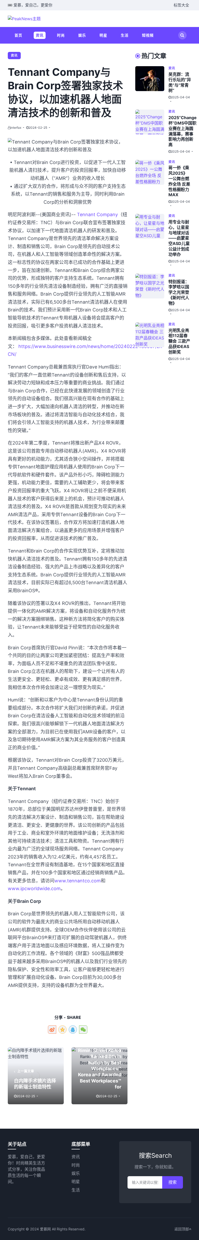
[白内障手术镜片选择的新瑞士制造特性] (36, 1075)
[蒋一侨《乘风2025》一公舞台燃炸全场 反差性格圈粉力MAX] (151, 184)
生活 (125, 35)
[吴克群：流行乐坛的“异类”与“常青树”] (151, 84)
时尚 (61, 35)
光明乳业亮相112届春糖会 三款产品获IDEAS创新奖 (179, 341)
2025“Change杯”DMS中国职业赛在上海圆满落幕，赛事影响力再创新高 (182, 131)
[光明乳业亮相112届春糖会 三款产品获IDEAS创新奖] (151, 343)
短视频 (148, 35)
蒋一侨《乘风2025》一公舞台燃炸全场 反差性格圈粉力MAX (179, 181)
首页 (18, 35)
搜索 (172, 1182)
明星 (103, 35)
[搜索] (182, 35)
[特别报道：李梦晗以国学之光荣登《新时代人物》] (151, 295)
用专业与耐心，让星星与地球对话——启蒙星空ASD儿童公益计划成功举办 (179, 238)
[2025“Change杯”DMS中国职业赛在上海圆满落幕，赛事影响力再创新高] (151, 131)
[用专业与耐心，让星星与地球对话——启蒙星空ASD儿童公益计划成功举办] (151, 240)
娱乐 (82, 35)
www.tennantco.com (77, 880)
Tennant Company (97, 214)
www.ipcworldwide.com (34, 888)
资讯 (40, 35)
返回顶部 (181, 1229)
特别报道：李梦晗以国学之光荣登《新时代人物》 (178, 292)
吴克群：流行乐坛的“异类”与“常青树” (179, 82)
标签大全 (181, 5)
